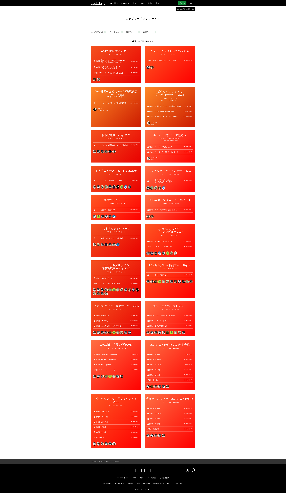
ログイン (192, 3)
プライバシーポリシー (143, 483)
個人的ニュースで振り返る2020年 (116, 170)
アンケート (150, 18)
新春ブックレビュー (116, 200)
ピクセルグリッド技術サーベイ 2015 (116, 305)
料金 (134, 3)
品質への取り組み (119, 483)
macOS (110, 95)
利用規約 (130, 483)
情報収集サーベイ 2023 (116, 135)
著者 (157, 3)
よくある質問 (164, 478)
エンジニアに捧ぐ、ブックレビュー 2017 (170, 230)
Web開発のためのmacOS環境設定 (116, 91)
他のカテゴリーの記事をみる (185, 9)
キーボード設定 (119, 95)
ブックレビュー (114, 32)
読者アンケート (148, 32)
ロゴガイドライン (178, 483)
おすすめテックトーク (116, 228)
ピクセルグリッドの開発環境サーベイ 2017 (116, 267)
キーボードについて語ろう (169, 135)
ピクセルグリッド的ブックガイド (170, 265)
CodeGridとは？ (126, 3)
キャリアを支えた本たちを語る (169, 50)
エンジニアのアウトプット (170, 305)
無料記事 (150, 3)
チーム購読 (142, 3)
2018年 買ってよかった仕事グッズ (170, 200)
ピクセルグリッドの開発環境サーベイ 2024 (170, 93)
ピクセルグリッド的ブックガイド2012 (116, 400)
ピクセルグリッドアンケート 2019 (169, 170)
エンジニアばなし (97, 32)
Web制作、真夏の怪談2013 (116, 344)
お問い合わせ (106, 483)
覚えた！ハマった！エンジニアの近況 (169, 398)
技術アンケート (131, 32)
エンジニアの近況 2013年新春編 (170, 344)
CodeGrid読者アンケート (116, 50)
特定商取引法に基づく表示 (161, 483)
